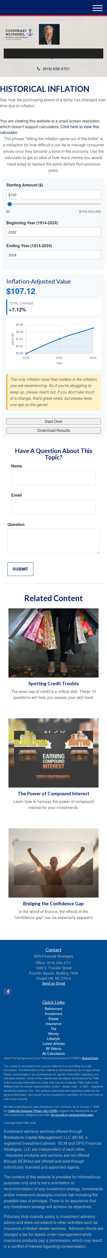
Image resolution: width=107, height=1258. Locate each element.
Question (16, 524)
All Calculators (53, 1053)
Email (16, 495)
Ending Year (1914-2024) (29, 245)
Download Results (53, 430)
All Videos (53, 1048)
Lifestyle (53, 1038)
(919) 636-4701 (56, 68)
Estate (53, 1018)
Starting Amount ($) (24, 185)
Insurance (53, 1023)
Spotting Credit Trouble (53, 683)
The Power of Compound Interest (53, 793)
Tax (53, 1028)
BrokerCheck (90, 1058)
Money (53, 1033)
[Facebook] (52, 57)
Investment (53, 1013)
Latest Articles (54, 1043)
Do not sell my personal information (72, 1115)
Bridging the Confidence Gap (53, 903)
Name (16, 466)
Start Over (53, 421)
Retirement (53, 1008)
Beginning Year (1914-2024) (32, 223)
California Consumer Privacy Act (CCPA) (32, 1111)
